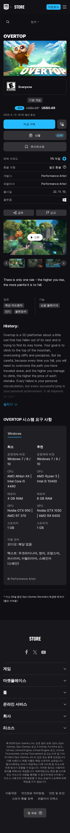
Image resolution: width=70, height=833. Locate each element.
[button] (35, 404)
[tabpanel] (35, 483)
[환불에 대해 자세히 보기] (64, 167)
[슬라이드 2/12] (35, 263)
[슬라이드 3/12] (53, 263)
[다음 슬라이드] (63, 263)
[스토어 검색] (8, 22)
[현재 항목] (16, 263)
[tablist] (35, 433)
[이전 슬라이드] (6, 263)
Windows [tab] (14, 433)
